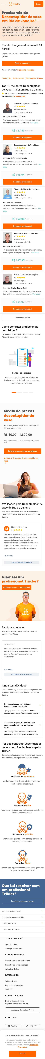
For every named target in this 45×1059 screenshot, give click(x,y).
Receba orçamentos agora (22, 901)
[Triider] (14, 4)
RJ (10, 78)
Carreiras (8, 989)
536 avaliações (18, 96)
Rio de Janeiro (18, 78)
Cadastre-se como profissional (16, 587)
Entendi (23, 1054)
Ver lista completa (22, 318)
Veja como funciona (25, 70)
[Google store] (32, 1026)
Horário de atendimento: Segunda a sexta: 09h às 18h (16, 1002)
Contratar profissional (22, 138)
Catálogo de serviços (13, 948)
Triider (4, 78)
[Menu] (3, 4)
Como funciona (11, 944)
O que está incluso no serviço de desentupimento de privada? (17, 705)
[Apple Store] (13, 1026)
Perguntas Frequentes (14, 985)
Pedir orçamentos (22, 63)
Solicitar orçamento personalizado (22, 451)
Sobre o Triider (11, 981)
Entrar (38, 4)
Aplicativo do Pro (12, 969)
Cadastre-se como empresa (16, 965)
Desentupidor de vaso (34, 78)
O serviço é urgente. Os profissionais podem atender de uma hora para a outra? (19, 725)
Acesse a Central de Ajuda (22, 1010)
